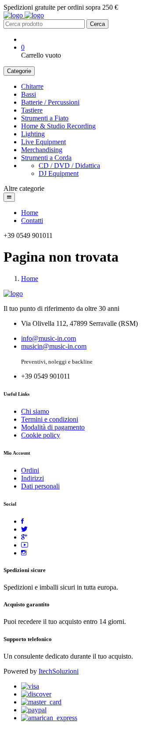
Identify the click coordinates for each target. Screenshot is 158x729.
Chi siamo (35, 411)
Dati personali (40, 486)
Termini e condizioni (49, 419)
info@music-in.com (48, 338)
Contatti (32, 220)
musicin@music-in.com (53, 346)
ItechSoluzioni (59, 671)
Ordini (30, 470)
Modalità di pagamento (53, 427)
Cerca (97, 24)
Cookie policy (40, 435)
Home (29, 212)
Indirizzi (32, 478)
